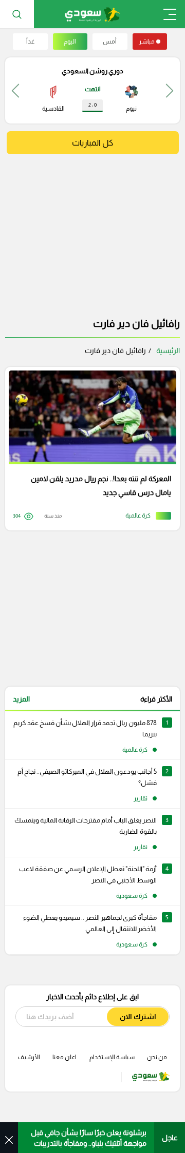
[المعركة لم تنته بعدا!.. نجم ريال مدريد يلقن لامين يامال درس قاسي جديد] (89, 448)
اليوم (70, 41)
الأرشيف (29, 1057)
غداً (30, 41)
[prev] (169, 90)
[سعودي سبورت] (92, 14)
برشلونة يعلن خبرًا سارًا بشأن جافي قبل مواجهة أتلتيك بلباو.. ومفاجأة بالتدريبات (88, 1137)
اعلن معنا (64, 1057)
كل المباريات (92, 142)
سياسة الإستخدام (112, 1057)
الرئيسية (168, 350)
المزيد (21, 699)
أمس (110, 41)
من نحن (157, 1057)
